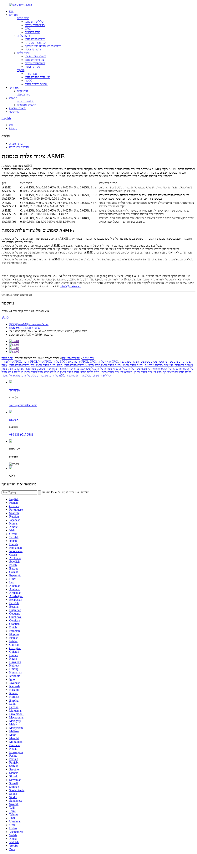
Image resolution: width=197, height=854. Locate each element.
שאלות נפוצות (17, 108)
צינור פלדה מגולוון (35, 63)
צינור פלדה (23, 52)
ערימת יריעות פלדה (36, 84)
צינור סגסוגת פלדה (35, 56)
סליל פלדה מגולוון (35, 25)
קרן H (28, 80)
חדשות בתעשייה (26, 104)
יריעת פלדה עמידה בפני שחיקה (43, 46)
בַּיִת (11, 11)
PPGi (28, 28)
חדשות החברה (25, 101)
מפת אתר (7, 358)
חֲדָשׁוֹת (13, 98)
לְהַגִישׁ (5, 317)
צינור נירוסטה (32, 66)
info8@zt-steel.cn (70, 286)
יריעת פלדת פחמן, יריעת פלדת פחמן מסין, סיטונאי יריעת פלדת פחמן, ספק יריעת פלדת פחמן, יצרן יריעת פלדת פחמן (76, 365)
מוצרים (13, 14)
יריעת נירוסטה (33, 49)
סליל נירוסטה (32, 32)
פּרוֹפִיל (20, 70)
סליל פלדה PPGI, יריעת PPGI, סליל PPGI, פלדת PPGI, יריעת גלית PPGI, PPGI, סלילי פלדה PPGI (60, 361)
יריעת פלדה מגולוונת (36, 42)
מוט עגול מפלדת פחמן (37, 77)
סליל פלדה (23, 18)
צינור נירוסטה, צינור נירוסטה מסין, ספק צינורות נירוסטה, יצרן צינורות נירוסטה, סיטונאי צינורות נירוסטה (156, 363)
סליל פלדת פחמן (34, 21)
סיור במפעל (23, 94)
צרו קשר (14, 111)
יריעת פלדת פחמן (35, 39)
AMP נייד (88, 358)
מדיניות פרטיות (71, 358)
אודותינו (14, 87)
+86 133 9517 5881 (21, 434)
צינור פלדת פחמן (34, 59)
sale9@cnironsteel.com (23, 405)
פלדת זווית (31, 73)
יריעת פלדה (24, 35)
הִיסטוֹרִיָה (22, 91)
